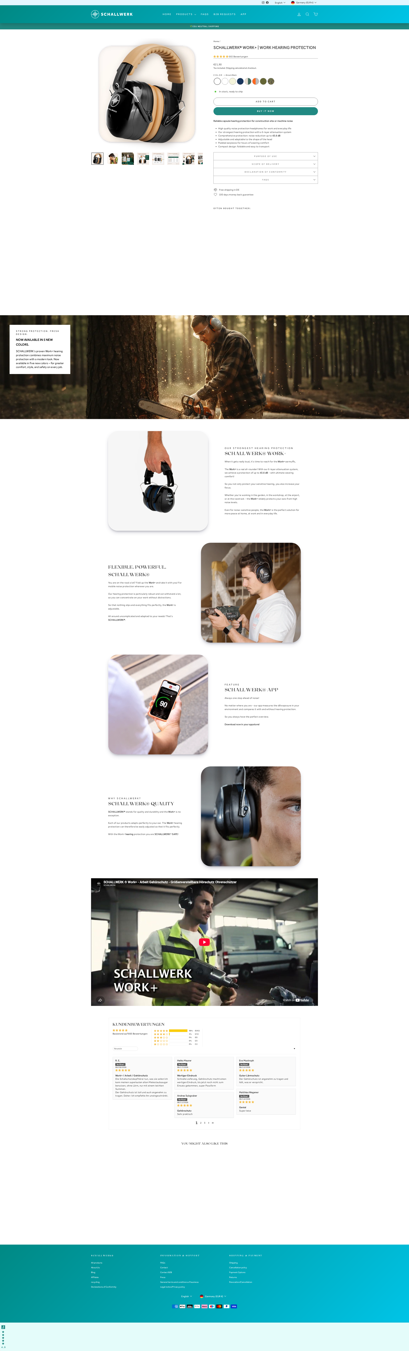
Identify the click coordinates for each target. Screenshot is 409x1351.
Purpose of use (265, 156)
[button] (221, 56)
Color (225, 75)
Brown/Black (217, 81)
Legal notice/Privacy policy (172, 1287)
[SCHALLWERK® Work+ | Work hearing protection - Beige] (224, 289)
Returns (233, 1277)
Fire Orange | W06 (255, 81)
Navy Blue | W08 (240, 81)
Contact (164, 1267)
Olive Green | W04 (263, 81)
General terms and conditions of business (179, 1282)
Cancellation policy (238, 1267)
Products (185, 14)
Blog (93, 1272)
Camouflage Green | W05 (271, 81)
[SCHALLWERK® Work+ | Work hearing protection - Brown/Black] (215, 289)
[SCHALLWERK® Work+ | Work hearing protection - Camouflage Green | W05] (219, 293)
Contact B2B (166, 1272)
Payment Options (237, 1272)
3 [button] (204, 1122)
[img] (142, 1070)
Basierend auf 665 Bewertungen (130, 1033)
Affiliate (95, 1277)
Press (163, 1277)
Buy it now (265, 111)
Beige (232, 81)
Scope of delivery (265, 164)
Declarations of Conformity (103, 1287)
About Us (95, 1267)
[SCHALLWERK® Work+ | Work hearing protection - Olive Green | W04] (215, 293)
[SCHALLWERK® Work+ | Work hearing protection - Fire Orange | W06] (237, 289)
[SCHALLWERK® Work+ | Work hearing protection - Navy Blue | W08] (228, 289)
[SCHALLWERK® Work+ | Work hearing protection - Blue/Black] (219, 289)
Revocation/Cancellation (240, 1282)
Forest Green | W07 (248, 81)
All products (96, 1263)
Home (167, 14)
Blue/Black (225, 81)
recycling (95, 1282)
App (244, 14)
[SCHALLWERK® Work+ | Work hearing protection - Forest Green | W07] (232, 289)
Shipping (230, 68)
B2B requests (225, 14)
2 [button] (200, 1122)
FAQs (205, 14)
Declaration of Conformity (266, 172)
